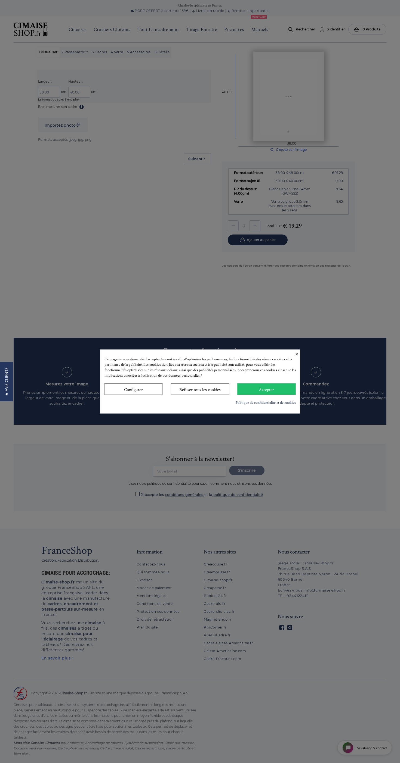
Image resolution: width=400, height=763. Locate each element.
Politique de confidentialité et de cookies (266, 402)
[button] (6, 381)
